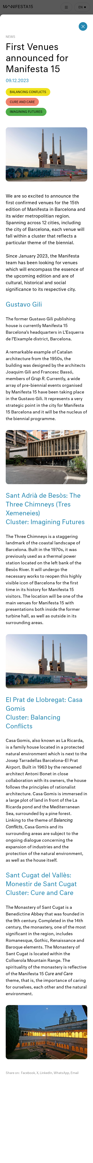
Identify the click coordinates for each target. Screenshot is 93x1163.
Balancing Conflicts (28, 92)
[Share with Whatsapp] (61, 1073)
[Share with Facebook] (28, 1073)
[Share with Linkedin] (46, 1073)
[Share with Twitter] (37, 1073)
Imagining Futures (26, 112)
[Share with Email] (74, 1073)
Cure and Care (22, 102)
